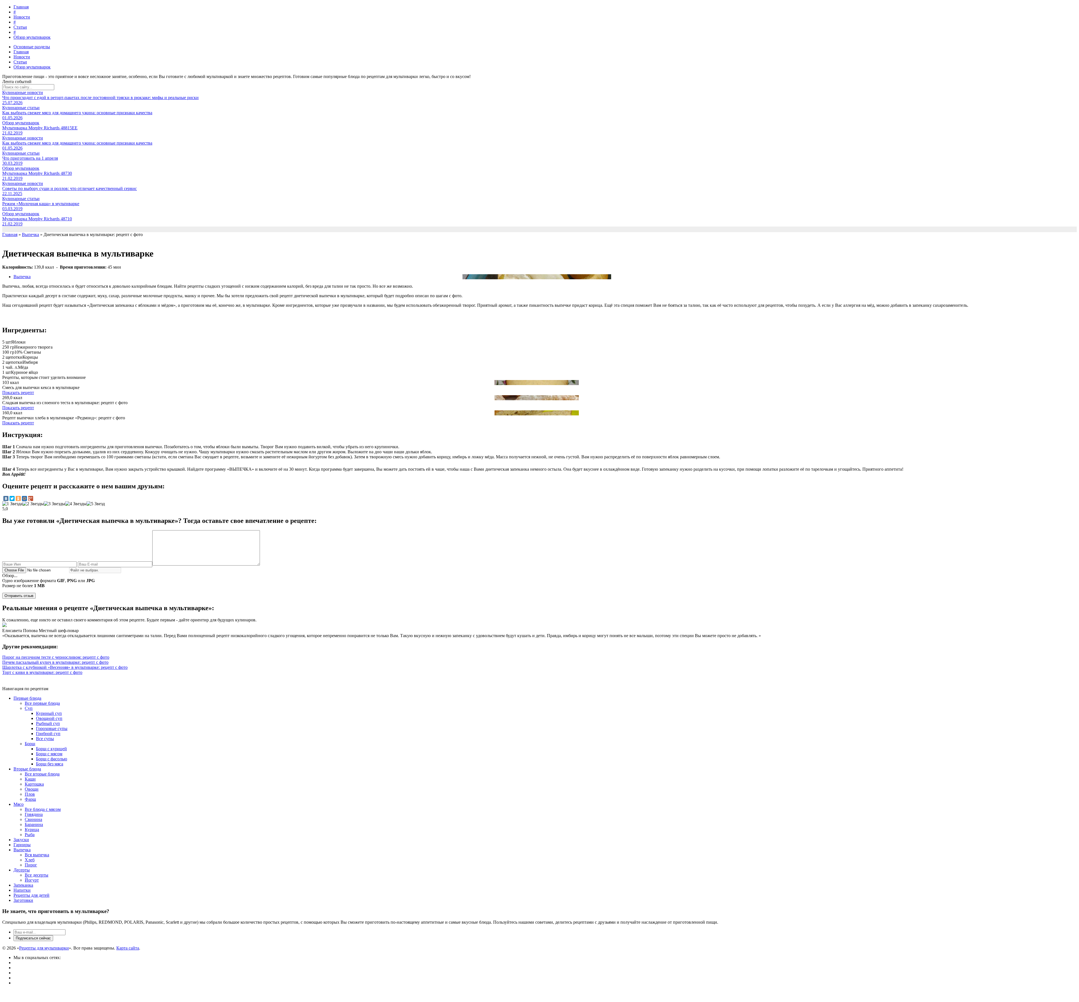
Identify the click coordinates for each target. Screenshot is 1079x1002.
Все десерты (36, 875)
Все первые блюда (42, 703)
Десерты (21, 870)
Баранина (34, 824)
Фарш (30, 799)
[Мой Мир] (24, 498)
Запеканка (23, 885)
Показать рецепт (18, 392)
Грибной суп (48, 733)
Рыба (30, 834)
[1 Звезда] (12, 503)
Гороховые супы (51, 728)
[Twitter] (12, 498)
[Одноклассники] (18, 498)
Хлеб (30, 859)
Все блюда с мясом (43, 809)
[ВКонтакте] (5, 498)
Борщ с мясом (49, 753)
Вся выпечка (37, 854)
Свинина (33, 819)
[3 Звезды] (54, 503)
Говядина (34, 814)
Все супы (45, 738)
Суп (29, 708)
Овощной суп (49, 718)
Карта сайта (127, 948)
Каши (30, 779)
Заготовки (23, 900)
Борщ (30, 743)
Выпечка (22, 276)
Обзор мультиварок (32, 37)
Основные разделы (31, 46)
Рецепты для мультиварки (44, 948)
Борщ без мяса (49, 763)
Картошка (34, 784)
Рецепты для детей (31, 895)
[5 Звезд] (96, 503)
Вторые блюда (27, 769)
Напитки (22, 890)
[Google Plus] (30, 498)
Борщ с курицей (51, 748)
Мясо (18, 804)
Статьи (20, 27)
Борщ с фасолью (51, 758)
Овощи (31, 789)
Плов (30, 794)
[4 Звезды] (76, 503)
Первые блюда (27, 698)
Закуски (21, 839)
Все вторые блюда (42, 774)
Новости (21, 17)
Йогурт (32, 880)
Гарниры (22, 844)
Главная (21, 6)
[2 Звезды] (33, 503)
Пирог (31, 865)
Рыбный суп (48, 723)
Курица (32, 829)
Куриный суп (49, 713)
